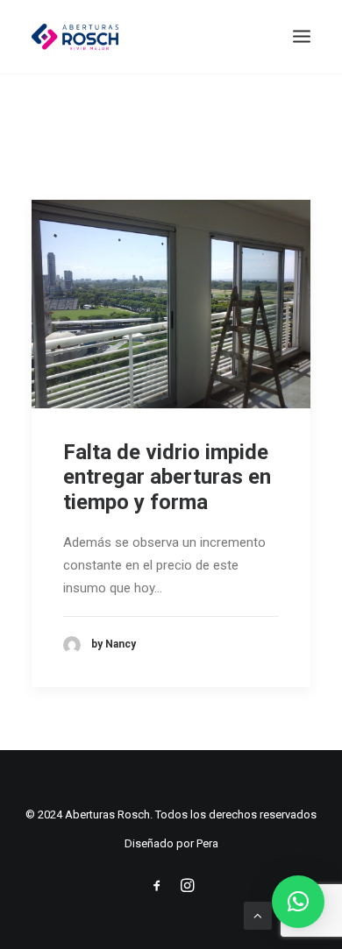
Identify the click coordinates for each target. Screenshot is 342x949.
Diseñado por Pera (171, 843)
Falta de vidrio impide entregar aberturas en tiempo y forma (167, 477)
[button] (298, 901)
